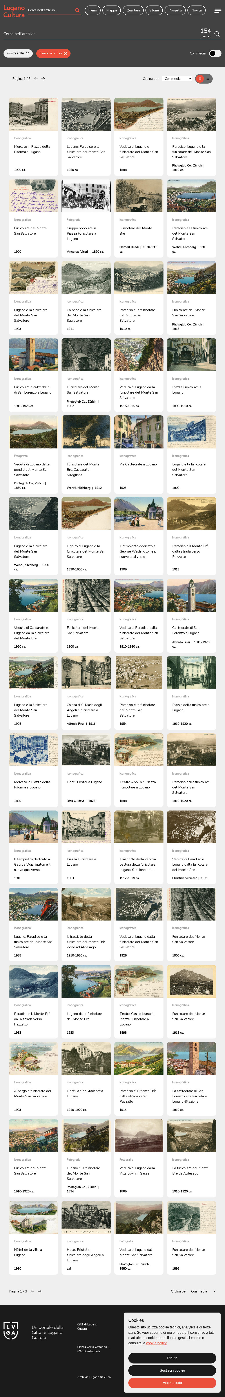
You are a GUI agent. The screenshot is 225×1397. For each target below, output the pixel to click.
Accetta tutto (172, 1383)
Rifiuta (172, 1358)
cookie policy (156, 1343)
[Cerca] (217, 34)
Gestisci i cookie (172, 1370)
